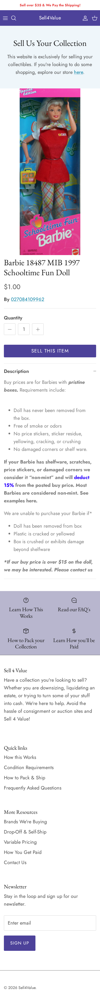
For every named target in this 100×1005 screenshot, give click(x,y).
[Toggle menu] (5, 18)
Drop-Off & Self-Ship (25, 831)
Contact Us (15, 862)
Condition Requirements (29, 767)
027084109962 (27, 299)
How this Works (20, 757)
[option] (50, 171)
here (78, 72)
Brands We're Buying (25, 821)
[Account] (84, 18)
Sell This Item (50, 350)
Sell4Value (26, 987)
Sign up (19, 943)
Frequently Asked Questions (32, 787)
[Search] (16, 18)
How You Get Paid (23, 852)
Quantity (13, 318)
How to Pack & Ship (24, 777)
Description (16, 371)
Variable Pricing (20, 842)
